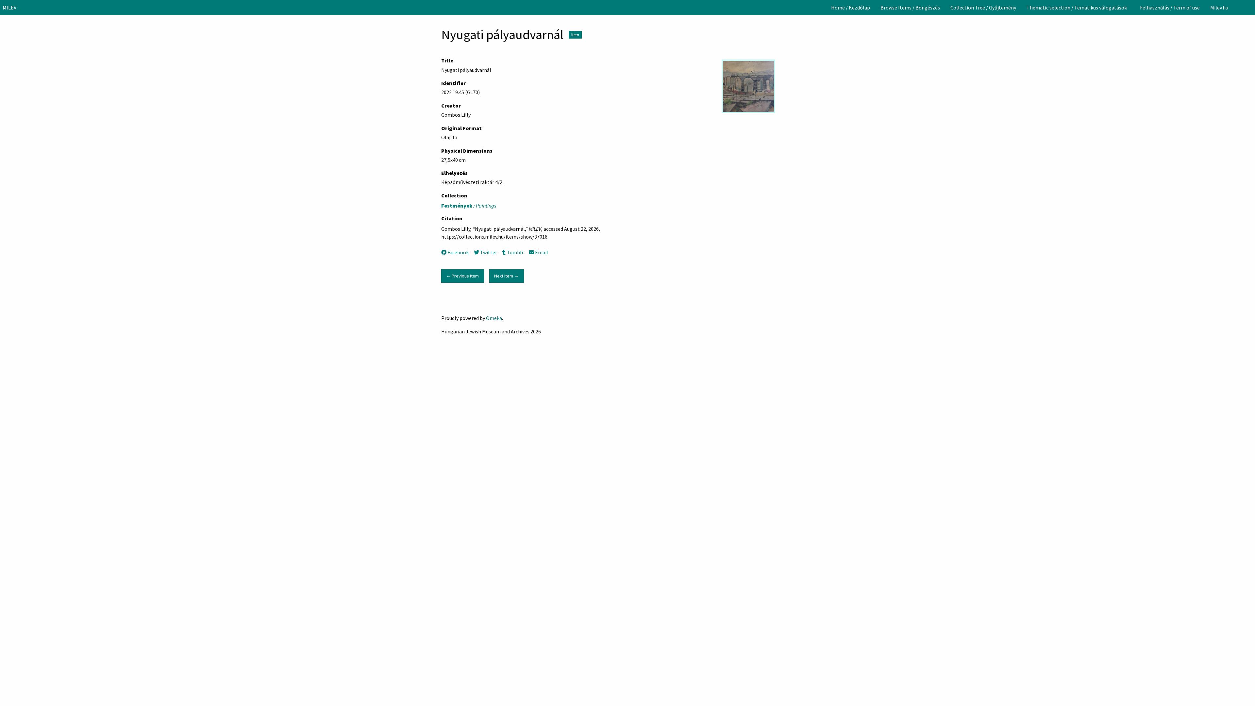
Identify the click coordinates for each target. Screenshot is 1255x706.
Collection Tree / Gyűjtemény (983, 7)
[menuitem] (850, 7)
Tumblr (515, 252)
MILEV (9, 7)
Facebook (458, 252)
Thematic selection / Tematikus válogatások (1077, 7)
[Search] (1249, 7)
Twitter (488, 252)
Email (541, 252)
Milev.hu (1219, 7)
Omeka (494, 318)
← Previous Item (462, 276)
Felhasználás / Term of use (1170, 7)
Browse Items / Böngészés (910, 7)
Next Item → (506, 276)
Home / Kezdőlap (850, 7)
